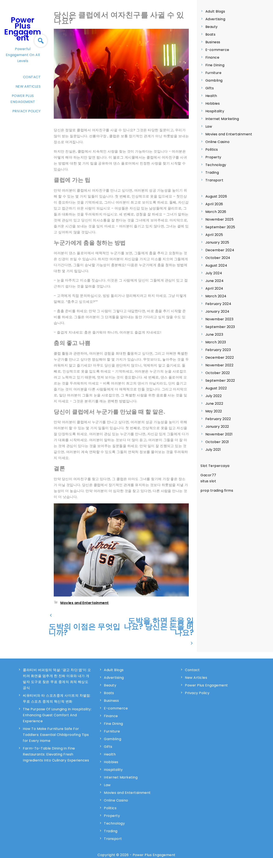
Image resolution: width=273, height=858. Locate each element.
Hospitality (214, 111)
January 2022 (217, 426)
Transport (214, 180)
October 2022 (217, 372)
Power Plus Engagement (22, 29)
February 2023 (218, 349)
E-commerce (217, 49)
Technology (215, 164)
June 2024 (214, 280)
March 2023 (215, 342)
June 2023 (214, 334)
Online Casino (217, 141)
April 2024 (214, 288)
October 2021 (217, 441)
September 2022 (220, 380)
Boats (210, 34)
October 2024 (217, 257)
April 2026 (214, 204)
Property (213, 157)
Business (212, 42)
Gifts (209, 88)
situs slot (208, 481)
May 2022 (213, 411)
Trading (212, 172)
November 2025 (219, 219)
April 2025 (214, 234)
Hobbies (212, 103)
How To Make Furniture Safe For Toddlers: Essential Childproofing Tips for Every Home (56, 734)
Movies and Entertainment (84, 602)
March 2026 (215, 211)
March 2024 (216, 296)
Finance (212, 57)
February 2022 (218, 418)
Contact (32, 77)
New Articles (28, 86)
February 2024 (218, 303)
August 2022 (216, 388)
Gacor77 (208, 475)
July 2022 (213, 395)
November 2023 (219, 319)
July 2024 (213, 273)
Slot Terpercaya (214, 465)
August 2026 (216, 196)
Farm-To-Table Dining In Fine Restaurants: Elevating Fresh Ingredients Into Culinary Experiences (56, 754)
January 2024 (217, 311)
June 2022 (214, 403)
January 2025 (217, 242)
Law (208, 126)
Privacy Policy (26, 111)
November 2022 (219, 365)
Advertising (215, 19)
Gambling (214, 80)
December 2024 (219, 250)
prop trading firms (216, 490)
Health (211, 95)
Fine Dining (214, 65)
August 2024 (216, 265)
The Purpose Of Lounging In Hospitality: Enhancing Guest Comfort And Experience (57, 715)
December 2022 (219, 357)
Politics (211, 149)
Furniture (213, 72)
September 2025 (220, 227)
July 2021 (213, 449)
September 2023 (220, 326)
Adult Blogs (215, 11)
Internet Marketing (222, 118)
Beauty (211, 26)
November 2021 (218, 434)
